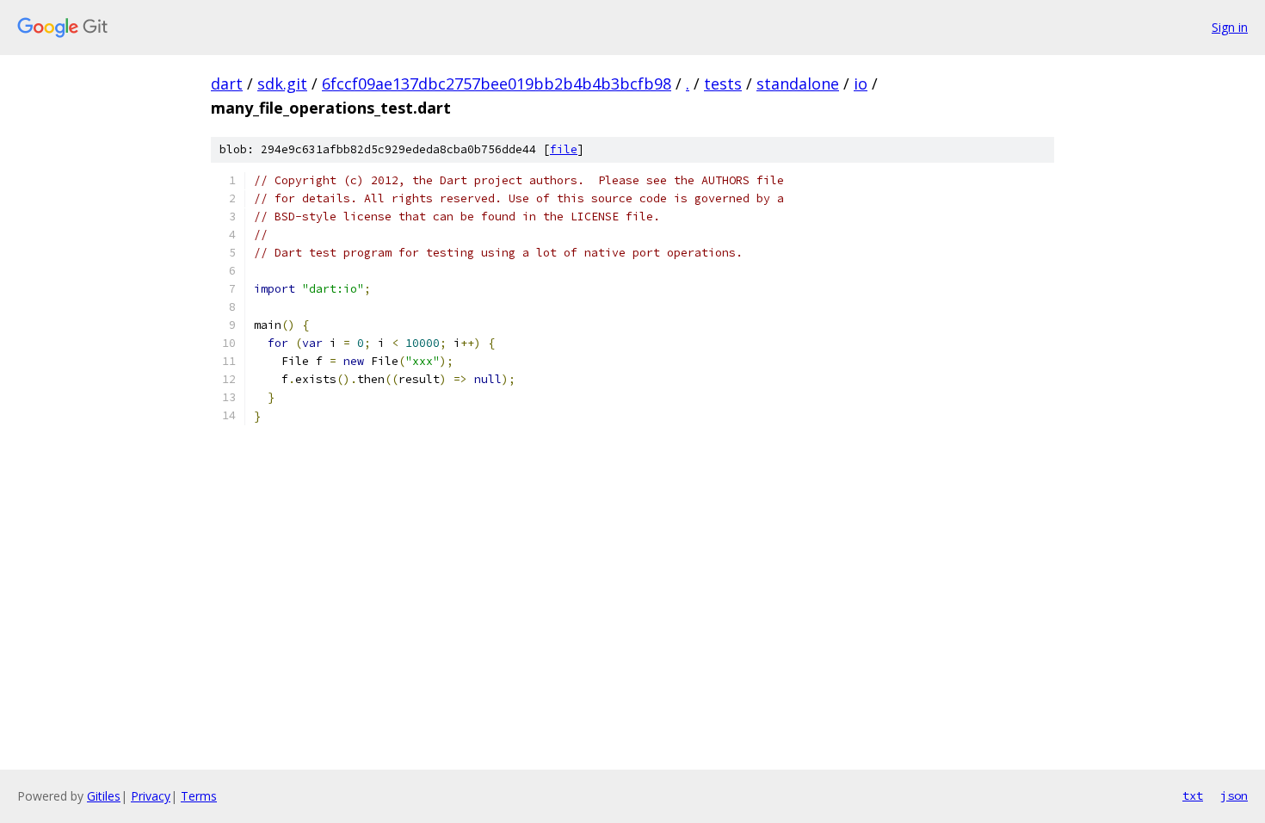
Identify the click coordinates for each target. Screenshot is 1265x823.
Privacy (150, 796)
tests (723, 83)
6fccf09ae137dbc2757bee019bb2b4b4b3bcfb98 (496, 83)
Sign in (1230, 27)
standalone (797, 83)
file (563, 149)
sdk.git (282, 83)
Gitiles (103, 796)
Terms (199, 796)
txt (1192, 795)
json (1234, 795)
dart (227, 83)
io (860, 83)
